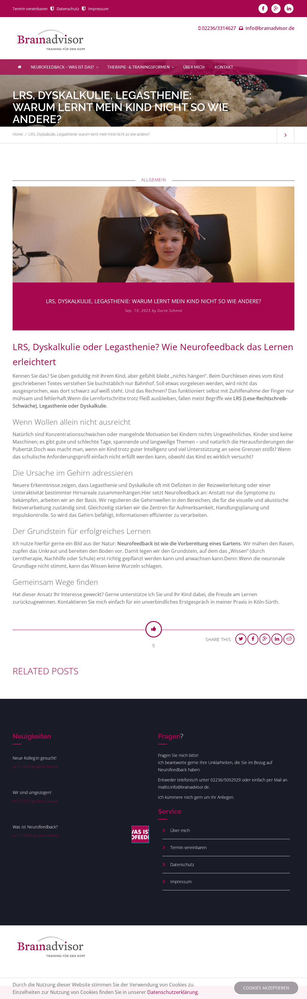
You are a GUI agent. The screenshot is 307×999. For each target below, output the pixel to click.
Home (18, 134)
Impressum (98, 8)
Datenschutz (68, 8)
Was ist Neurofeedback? (35, 827)
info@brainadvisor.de (270, 28)
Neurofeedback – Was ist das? (62, 67)
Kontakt (224, 67)
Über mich (193, 67)
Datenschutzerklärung (172, 992)
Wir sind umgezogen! (32, 792)
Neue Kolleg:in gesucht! (34, 758)
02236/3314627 (219, 28)
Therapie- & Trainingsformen (138, 67)
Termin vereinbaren (30, 8)
